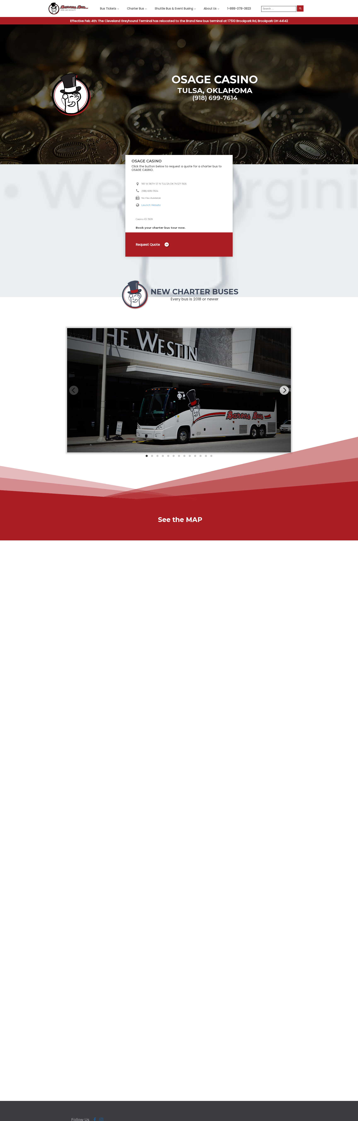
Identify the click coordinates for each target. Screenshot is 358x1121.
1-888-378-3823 (239, 8)
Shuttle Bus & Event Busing (174, 8)
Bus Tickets (108, 8)
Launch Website (151, 205)
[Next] (284, 390)
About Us (210, 8)
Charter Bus (135, 8)
